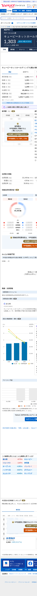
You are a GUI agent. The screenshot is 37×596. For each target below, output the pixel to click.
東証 (9, 72)
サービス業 (12, 33)
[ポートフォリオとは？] (12, 23)
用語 (10, 76)
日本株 (9, 10)
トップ (4, 10)
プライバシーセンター (24, 582)
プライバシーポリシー (10, 582)
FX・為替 (22, 10)
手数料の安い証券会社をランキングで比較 (18, 103)
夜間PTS (25, 72)
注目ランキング (28, 14)
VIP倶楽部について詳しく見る (17, 138)
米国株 (15, 10)
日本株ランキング (16, 14)
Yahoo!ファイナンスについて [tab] (17, 573)
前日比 (18, 509)
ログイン (29, 7)
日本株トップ (5, 14)
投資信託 (29, 10)
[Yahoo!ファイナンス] (13, 4)
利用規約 (34, 582)
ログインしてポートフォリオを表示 (26, 23)
